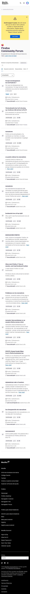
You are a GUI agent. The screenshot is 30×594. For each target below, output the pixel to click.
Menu (24, 3)
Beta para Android (6, 519)
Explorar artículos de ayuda (9, 484)
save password (10, 431)
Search (20, 3)
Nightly (3, 522)
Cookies (3, 589)
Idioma (3, 555)
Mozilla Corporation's (11, 567)
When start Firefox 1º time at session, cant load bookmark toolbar (16, 265)
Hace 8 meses (23, 150)
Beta (2, 516)
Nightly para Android (7, 525)
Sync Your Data (6, 543)
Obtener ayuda (5, 546)
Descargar (4, 493)
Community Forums (8, 9)
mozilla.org (4, 580)
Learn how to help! (11, 56)
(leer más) (10, 169)
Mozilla (5, 462)
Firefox (9, 97)
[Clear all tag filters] (2, 65)
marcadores (9, 131)
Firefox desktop (6, 496)
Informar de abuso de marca (10, 472)
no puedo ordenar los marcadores (15, 157)
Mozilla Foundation (14, 568)
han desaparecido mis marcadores (15, 409)
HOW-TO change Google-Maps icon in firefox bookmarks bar (14, 352)
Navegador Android (7, 499)
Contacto (4, 591)
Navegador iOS (5, 501)
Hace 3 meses (23, 101)
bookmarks (23, 62)
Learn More (15, 36)
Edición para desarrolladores (10, 514)
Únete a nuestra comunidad (9, 481)
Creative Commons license (12, 575)
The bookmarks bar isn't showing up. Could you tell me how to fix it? (16, 109)
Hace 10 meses (24, 179)
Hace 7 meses (23, 124)
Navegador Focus (6, 504)
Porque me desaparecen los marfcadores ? (12, 81)
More (25, 69)
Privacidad (4, 586)
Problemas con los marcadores (14, 293)
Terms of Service (6, 583)
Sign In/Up (4, 534)
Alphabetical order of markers (14, 382)
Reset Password (6, 540)
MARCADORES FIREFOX (12, 235)
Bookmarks (16, 97)
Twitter (3, 478)
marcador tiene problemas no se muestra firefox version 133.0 (15, 321)
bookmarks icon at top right (14, 213)
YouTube (4, 563)
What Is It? (4, 537)
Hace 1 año (22, 206)
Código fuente (5, 475)
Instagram (7, 563)
